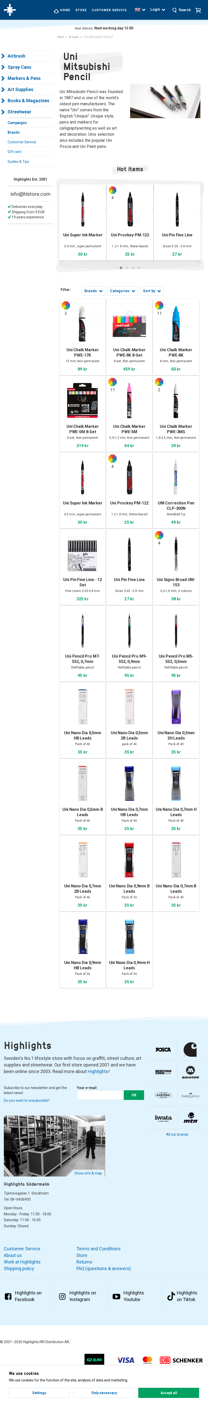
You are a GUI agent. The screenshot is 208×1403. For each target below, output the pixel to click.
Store (81, 10)
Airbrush (16, 56)
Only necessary (104, 1393)
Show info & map (88, 1173)
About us (13, 1255)
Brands (14, 132)
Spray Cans (19, 67)
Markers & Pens (24, 78)
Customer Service (109, 10)
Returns (84, 1262)
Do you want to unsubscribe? (27, 1100)
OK (134, 1095)
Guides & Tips (18, 162)
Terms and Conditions (98, 1248)
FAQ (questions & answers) (103, 1268)
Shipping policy (19, 1268)
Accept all (169, 1393)
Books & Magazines (28, 100)
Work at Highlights (22, 1262)
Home (64, 10)
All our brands (177, 1134)
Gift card (14, 152)
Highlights (98, 1071)
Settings (39, 1393)
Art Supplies (20, 89)
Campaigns (17, 123)
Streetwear (19, 111)
